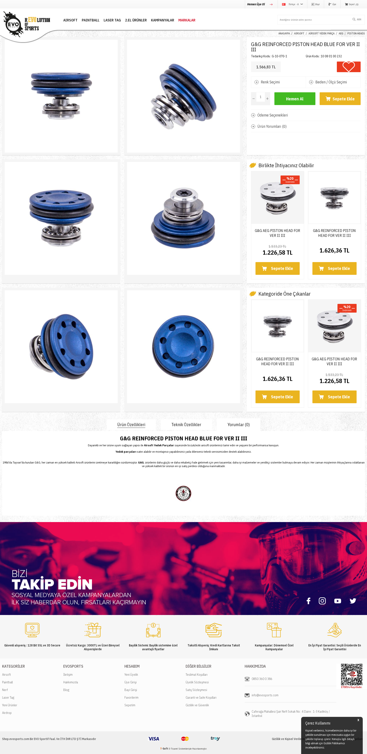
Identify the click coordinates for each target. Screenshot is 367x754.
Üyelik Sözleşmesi (197, 682)
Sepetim (129, 705)
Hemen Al (294, 99)
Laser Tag (8, 697)
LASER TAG (112, 20)
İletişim (68, 675)
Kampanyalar (162, 20)
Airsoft (6, 675)
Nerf (5, 690)
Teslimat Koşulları (196, 675)
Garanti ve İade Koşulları (201, 697)
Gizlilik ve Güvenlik (197, 705)
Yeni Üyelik (131, 675)
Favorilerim (131, 697)
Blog (66, 690)
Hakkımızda (70, 682)
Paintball (7, 682)
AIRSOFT (70, 20)
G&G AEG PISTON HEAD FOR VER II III (277, 233)
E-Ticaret (173, 748)
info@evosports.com (265, 695)
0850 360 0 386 (262, 679)
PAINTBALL (90, 20)
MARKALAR (186, 20)
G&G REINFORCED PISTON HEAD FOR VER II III (334, 233)
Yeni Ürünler (9, 705)
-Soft (164, 748)
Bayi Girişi (130, 690)
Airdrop (7, 713)
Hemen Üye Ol (256, 4)
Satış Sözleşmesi (196, 690)
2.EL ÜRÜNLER (136, 20)
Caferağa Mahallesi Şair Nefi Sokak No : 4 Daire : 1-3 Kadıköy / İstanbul (291, 713)
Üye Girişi (130, 682)
